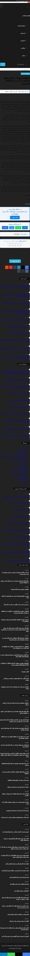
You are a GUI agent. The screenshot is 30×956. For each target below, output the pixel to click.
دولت (23, 55)
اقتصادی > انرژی (21, 70)
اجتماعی (22, 40)
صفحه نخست (21, 25)
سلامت (23, 48)
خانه (27, 70)
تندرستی (22, 33)
